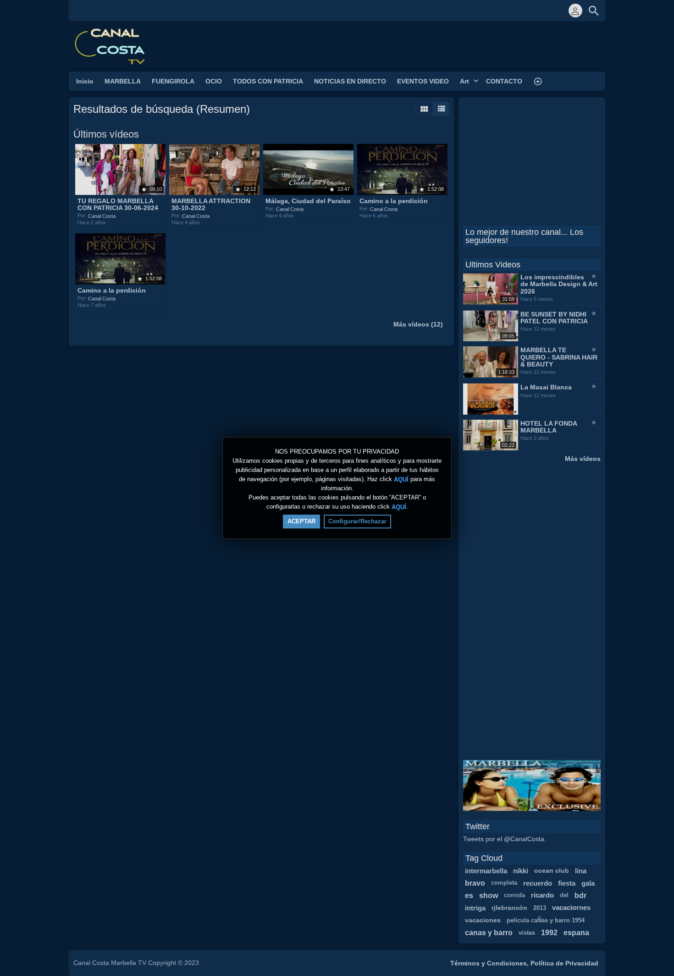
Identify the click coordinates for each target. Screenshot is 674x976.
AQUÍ (401, 479)
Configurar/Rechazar (357, 521)
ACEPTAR (301, 521)
